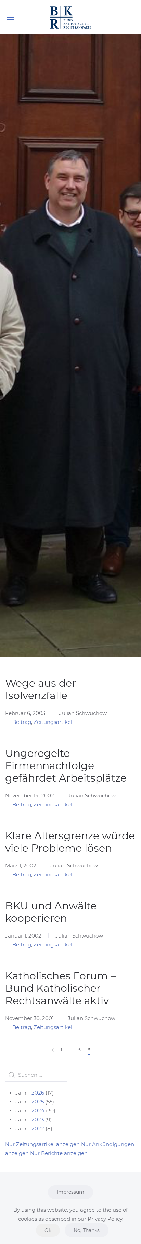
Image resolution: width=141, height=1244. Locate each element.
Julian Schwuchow (83, 713)
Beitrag (21, 722)
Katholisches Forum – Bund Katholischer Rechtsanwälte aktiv (60, 988)
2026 (37, 1092)
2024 (37, 1110)
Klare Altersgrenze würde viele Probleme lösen (70, 841)
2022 (37, 1128)
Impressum (70, 1192)
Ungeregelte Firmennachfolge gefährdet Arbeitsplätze (66, 765)
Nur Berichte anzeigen (59, 1153)
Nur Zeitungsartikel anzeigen (42, 1144)
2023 (37, 1119)
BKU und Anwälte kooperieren (51, 911)
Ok (47, 1230)
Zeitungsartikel (53, 722)
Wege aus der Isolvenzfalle (40, 689)
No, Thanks (87, 1230)
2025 (37, 1101)
